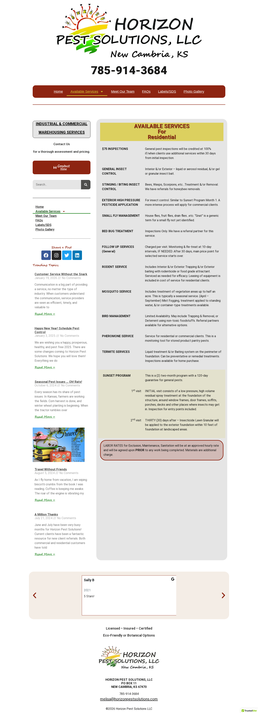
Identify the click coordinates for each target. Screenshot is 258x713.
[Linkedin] (77, 255)
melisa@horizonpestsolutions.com (129, 699)
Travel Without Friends (51, 469)
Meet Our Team (122, 91)
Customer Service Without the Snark (61, 274)
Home (58, 91)
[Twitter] (67, 255)
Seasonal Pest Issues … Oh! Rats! (58, 382)
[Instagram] (56, 255)
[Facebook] (46, 255)
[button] (34, 595)
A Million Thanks (46, 514)
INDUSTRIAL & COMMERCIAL (61, 124)
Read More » (45, 313)
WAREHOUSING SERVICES (62, 132)
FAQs (146, 91)
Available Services (84, 91)
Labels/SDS (167, 91)
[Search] (85, 184)
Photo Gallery (194, 91)
